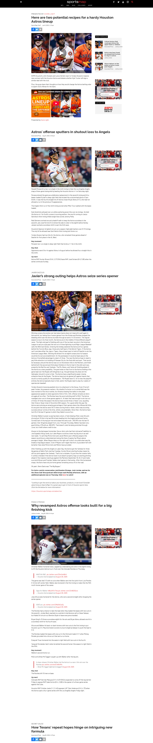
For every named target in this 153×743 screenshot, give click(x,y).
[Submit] (132, 2)
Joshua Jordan (119, 46)
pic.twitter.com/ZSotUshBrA (57, 573)
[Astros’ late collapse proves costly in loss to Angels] (61, 167)
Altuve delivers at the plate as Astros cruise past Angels (111, 65)
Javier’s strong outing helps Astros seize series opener (74, 276)
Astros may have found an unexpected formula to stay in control (112, 54)
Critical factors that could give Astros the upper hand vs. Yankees (112, 43)
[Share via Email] (40, 140)
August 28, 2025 (61, 575)
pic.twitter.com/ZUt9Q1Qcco (68, 587)
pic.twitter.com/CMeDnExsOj (53, 600)
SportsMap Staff (36, 25)
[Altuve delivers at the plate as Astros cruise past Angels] (99, 67)
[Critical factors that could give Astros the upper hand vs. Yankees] (99, 44)
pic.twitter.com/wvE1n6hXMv (52, 658)
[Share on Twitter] (37, 29)
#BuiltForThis (53, 587)
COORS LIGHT (49, 14)
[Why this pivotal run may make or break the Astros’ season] (61, 311)
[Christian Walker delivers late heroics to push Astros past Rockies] (61, 545)
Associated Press (108, 46)
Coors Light (45, 120)
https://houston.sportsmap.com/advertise (46, 491)
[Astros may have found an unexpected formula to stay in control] (99, 55)
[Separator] (40, 29)
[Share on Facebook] (33, 29)
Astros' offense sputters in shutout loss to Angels (70, 132)
